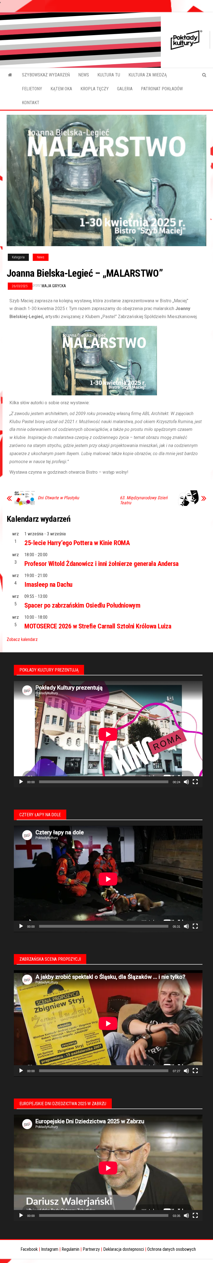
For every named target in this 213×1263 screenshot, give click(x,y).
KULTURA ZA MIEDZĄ (147, 75)
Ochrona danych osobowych (171, 1249)
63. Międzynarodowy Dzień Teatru (144, 500)
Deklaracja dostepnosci (123, 1249)
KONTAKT (30, 102)
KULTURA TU (108, 75)
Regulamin (70, 1249)
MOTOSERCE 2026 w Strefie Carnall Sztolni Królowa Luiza (97, 626)
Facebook (29, 1249)
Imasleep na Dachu (48, 584)
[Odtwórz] (21, 782)
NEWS (83, 75)
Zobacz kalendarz (22, 639)
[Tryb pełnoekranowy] (195, 782)
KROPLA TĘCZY (94, 88)
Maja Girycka (54, 286)
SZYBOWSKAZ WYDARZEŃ (46, 75)
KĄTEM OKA (61, 88)
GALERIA (125, 88)
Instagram (49, 1249)
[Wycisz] (186, 782)
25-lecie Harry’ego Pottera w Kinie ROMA (77, 543)
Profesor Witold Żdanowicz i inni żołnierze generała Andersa (101, 564)
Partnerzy (91, 1249)
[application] (108, 734)
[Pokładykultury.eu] (10, 75)
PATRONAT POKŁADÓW (162, 88)
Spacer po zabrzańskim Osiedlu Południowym (82, 605)
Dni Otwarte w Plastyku (58, 497)
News (40, 257)
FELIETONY (32, 88)
